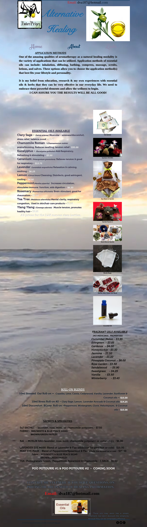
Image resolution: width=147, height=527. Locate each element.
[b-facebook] (117, 522)
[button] (108, 23)
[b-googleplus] (124, 522)
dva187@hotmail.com (79, 493)
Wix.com (57, 523)
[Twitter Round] (120, 522)
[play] (126, 38)
